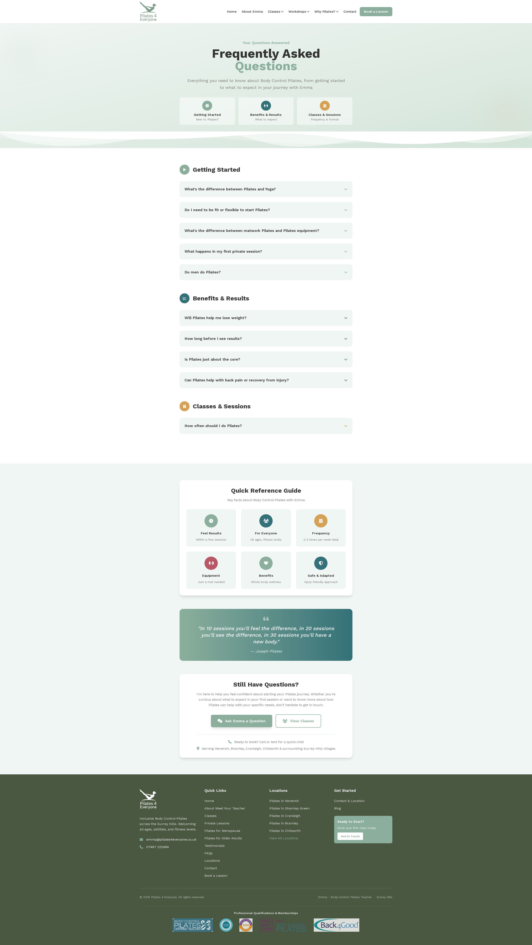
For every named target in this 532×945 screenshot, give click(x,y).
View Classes (301, 721)
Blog (337, 808)
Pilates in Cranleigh (284, 816)
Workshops (297, 11)
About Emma (252, 11)
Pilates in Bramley (283, 823)
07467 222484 (157, 847)
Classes (274, 11)
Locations (212, 861)
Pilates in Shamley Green (289, 808)
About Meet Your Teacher (224, 808)
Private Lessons (216, 823)
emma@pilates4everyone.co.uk (171, 839)
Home (232, 11)
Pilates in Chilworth (284, 831)
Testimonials (214, 846)
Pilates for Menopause (222, 831)
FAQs (208, 853)
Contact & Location (349, 801)
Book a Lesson (376, 11)
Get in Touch (350, 836)
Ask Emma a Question (245, 721)
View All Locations (283, 838)
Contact (350, 11)
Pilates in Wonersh (284, 801)
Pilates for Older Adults (223, 838)
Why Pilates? (324, 11)
